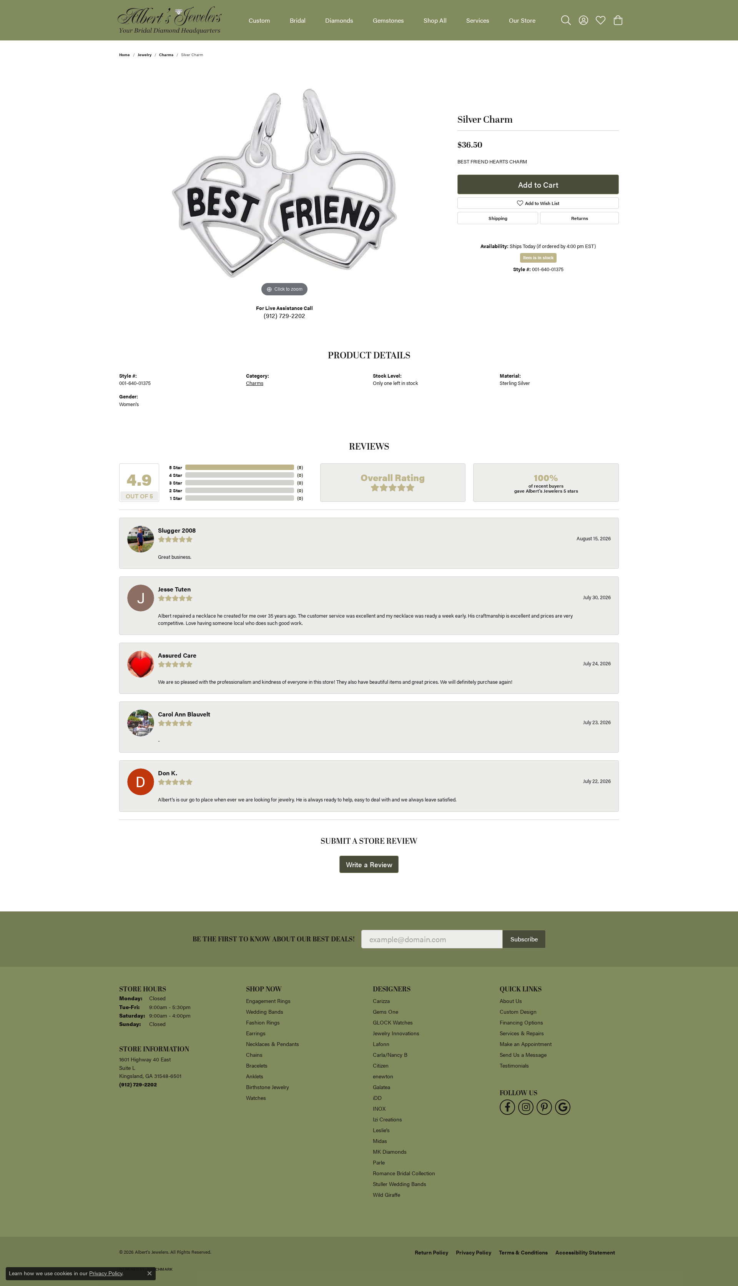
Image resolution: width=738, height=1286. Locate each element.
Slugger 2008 (177, 530)
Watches (256, 1097)
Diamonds (339, 20)
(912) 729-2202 (284, 315)
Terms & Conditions (523, 1252)
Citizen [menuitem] (381, 1065)
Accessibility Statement (585, 1252)
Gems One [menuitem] (385, 1011)
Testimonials (514, 1065)
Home (124, 54)
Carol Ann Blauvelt (184, 714)
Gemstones (388, 20)
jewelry (144, 54)
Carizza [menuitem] (381, 1000)
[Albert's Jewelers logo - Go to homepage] (169, 20)
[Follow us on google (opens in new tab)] (562, 1107)
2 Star (175, 490)
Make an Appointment (526, 1044)
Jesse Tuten (174, 589)
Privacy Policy (473, 1252)
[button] (566, 20)
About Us (511, 1000)
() (300, 467)
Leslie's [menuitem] (381, 1130)
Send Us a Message (523, 1054)
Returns (579, 218)
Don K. (167, 772)
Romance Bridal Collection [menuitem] (404, 1173)
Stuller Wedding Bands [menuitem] (399, 1184)
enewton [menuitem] (383, 1076)
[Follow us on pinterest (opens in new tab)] (544, 1107)
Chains (254, 1054)
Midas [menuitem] (380, 1140)
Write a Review (369, 864)
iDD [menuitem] (377, 1097)
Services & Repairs (522, 1033)
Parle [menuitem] (379, 1162)
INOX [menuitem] (379, 1108)
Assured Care (177, 655)
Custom (259, 20)
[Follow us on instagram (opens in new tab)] (526, 1107)
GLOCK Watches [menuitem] (393, 1022)
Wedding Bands (264, 1011)
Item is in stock (538, 257)
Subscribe (524, 939)
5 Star (175, 467)
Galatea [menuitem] (381, 1087)
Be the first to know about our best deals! (274, 939)
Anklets (254, 1076)
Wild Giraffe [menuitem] (386, 1194)
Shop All (435, 20)
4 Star (175, 474)
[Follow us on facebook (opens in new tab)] (507, 1107)
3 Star (175, 482)
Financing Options (521, 1022)
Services (477, 20)
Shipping (498, 218)
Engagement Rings (268, 1000)
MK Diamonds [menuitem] (390, 1151)
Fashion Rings (263, 1022)
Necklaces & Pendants (272, 1044)
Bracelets (257, 1065)
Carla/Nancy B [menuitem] (390, 1054)
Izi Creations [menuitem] (387, 1119)
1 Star (176, 498)
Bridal (298, 20)
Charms (166, 54)
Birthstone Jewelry (267, 1087)
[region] (284, 183)
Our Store (522, 20)
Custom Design (518, 1011)
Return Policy (431, 1252)
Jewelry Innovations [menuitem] (396, 1033)
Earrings (256, 1033)
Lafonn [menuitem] (381, 1044)
